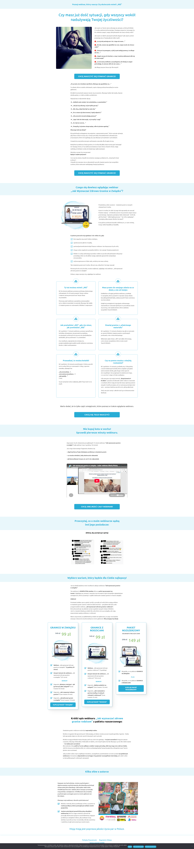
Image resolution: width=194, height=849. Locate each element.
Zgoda (129, 846)
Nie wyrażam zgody (138, 846)
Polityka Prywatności (89, 840)
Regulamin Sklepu (105, 840)
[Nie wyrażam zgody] (192, 846)
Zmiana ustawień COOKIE (97, 843)
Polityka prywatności (151, 846)
